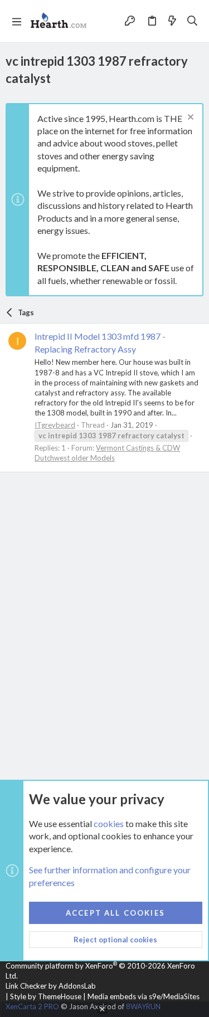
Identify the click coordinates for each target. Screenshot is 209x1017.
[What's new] (172, 20)
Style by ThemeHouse (45, 996)
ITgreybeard (55, 425)
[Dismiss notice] (189, 118)
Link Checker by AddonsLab (51, 985)
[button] (17, 21)
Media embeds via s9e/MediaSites (144, 996)
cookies (109, 823)
